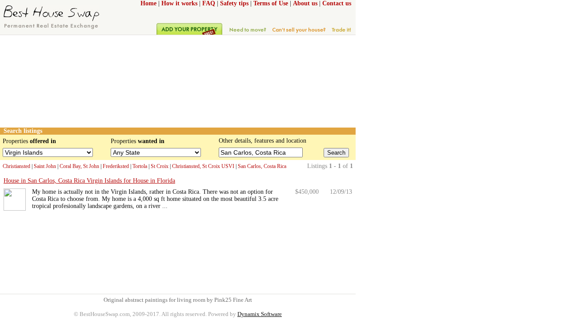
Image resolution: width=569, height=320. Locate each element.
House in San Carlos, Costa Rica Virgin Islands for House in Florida (89, 180)
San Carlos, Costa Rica (262, 166)
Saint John (45, 166)
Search (336, 152)
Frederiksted (116, 166)
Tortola (139, 166)
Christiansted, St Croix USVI (203, 166)
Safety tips (234, 3)
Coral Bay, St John (79, 166)
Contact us (336, 3)
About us (305, 3)
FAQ (208, 3)
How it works (179, 3)
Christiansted (16, 166)
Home (148, 3)
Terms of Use (270, 3)
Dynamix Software (259, 314)
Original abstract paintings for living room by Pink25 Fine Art (178, 299)
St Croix (159, 166)
